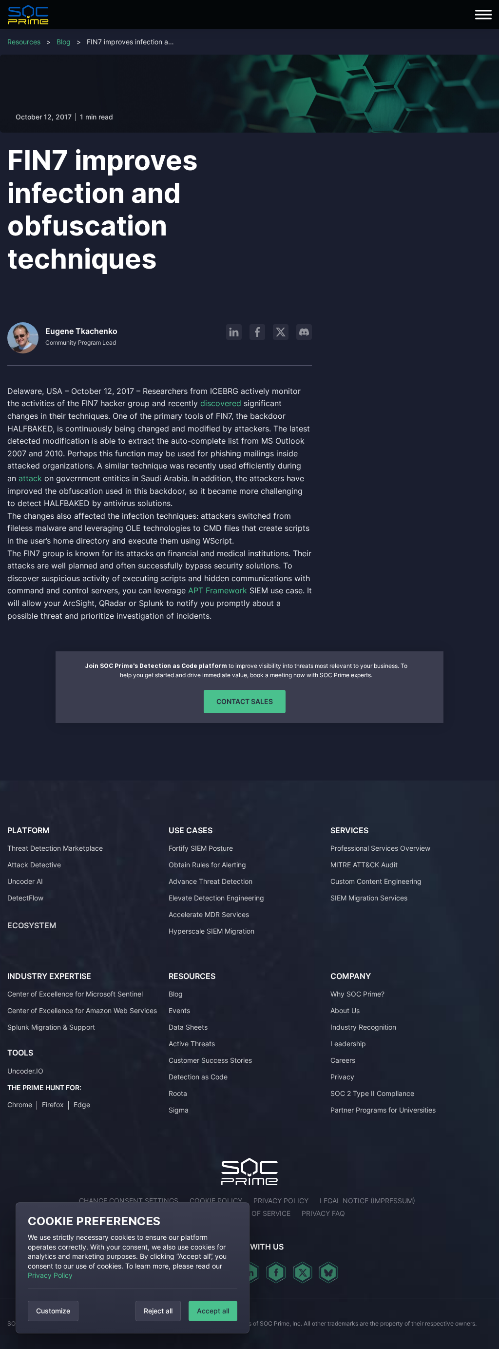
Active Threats (192, 1043)
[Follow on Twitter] (302, 1272)
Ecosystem (32, 925)
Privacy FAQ (323, 1213)
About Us (345, 1010)
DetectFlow (25, 898)
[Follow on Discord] (304, 332)
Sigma (179, 1110)
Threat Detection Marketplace (55, 848)
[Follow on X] (280, 332)
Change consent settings (128, 1200)
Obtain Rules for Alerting (207, 864)
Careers (342, 1060)
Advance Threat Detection (210, 881)
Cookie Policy (216, 1200)
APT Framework (217, 590)
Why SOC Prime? (357, 994)
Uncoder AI (25, 881)
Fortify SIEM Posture (201, 848)
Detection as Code (198, 1077)
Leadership (348, 1043)
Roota (178, 1093)
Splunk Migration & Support (51, 1027)
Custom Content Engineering (376, 881)
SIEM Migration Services (368, 898)
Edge (82, 1104)
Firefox (53, 1104)
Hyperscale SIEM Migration (211, 931)
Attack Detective (34, 864)
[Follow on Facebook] (257, 332)
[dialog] (133, 1267)
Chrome (19, 1104)
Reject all (158, 1311)
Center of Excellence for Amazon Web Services (82, 1010)
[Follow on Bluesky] (328, 1272)
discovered (222, 403)
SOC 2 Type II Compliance (372, 1093)
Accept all (213, 1311)
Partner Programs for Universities (383, 1110)
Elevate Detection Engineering (216, 898)
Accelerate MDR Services (209, 914)
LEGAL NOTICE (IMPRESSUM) (367, 1200)
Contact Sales (244, 701)
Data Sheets (188, 1027)
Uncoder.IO (25, 1071)
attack (31, 478)
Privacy (342, 1077)
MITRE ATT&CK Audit (364, 864)
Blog (64, 42)
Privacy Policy (50, 1275)
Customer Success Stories (210, 1060)
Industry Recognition (363, 1027)
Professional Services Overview (380, 848)
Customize (53, 1311)
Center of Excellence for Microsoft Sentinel (75, 994)
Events (179, 1010)
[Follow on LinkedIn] (234, 332)
